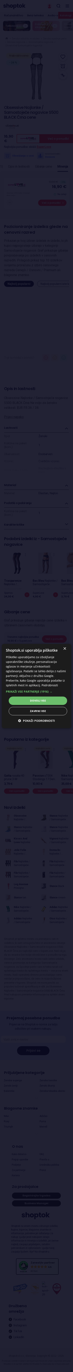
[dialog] (36, 686)
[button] (36, 691)
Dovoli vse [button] (38, 700)
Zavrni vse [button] (38, 711)
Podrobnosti (50, 685)
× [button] (64, 648)
